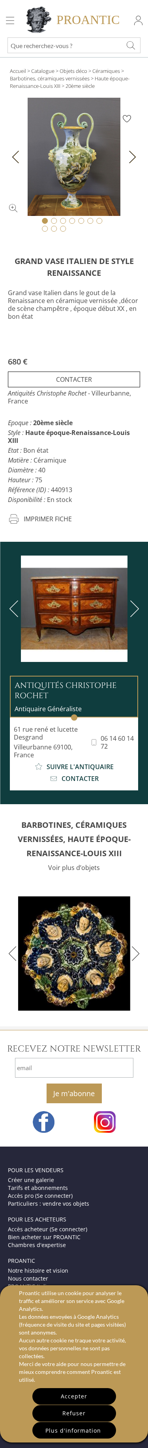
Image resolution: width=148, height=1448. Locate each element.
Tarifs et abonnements (38, 1187)
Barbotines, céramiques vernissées (50, 78)
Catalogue (42, 70)
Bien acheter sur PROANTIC (44, 1237)
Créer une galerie (31, 1180)
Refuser (74, 1413)
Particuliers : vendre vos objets (48, 1203)
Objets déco (73, 70)
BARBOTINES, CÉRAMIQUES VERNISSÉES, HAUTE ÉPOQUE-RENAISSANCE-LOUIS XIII (74, 839)
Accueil (18, 70)
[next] (133, 609)
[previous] (15, 609)
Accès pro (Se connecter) (40, 1195)
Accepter (74, 1396)
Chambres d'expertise (37, 1245)
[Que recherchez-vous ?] (130, 45)
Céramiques (106, 70)
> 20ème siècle (78, 85)
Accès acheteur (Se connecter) (47, 1229)
